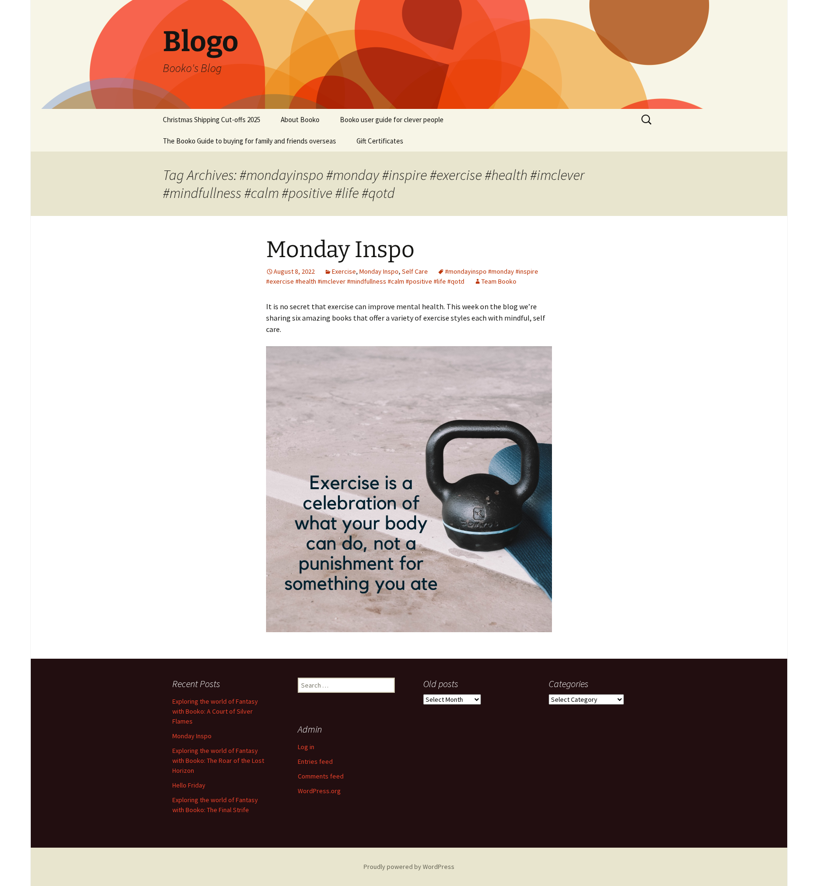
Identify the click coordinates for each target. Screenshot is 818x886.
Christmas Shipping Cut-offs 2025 (211, 119)
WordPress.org (319, 791)
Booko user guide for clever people (392, 119)
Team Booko (498, 281)
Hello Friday (188, 785)
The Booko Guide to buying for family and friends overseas (249, 140)
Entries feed (315, 761)
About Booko (300, 119)
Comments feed (321, 776)
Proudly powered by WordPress (409, 866)
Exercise (344, 271)
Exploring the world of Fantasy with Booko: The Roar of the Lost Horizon (218, 760)
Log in (306, 747)
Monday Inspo (340, 249)
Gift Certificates (379, 140)
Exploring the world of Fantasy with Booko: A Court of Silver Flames (215, 711)
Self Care (415, 271)
